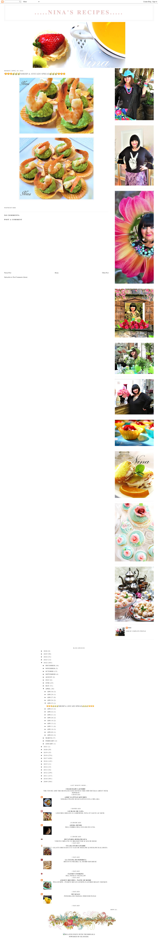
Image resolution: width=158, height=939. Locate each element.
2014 (46, 767)
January (50, 744)
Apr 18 (50, 720)
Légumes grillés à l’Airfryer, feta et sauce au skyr (80, 813)
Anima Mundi (76, 825)
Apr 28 (50, 694)
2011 (46, 776)
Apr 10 (50, 729)
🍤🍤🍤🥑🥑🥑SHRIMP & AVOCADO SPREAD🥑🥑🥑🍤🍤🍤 (70, 706)
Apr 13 (50, 723)
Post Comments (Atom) (20, 277)
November (51, 668)
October (50, 671)
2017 (46, 758)
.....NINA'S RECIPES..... (79, 12)
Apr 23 (50, 709)
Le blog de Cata (76, 811)
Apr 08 (50, 732)
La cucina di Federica (75, 860)
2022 (46, 663)
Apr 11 (50, 726)
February (50, 741)
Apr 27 (50, 697)
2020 (46, 749)
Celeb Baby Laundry (75, 789)
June (48, 683)
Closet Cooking (76, 874)
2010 (46, 779)
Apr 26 (50, 700)
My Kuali (75, 894)
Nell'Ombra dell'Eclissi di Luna (80, 827)
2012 (46, 773)
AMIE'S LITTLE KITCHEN (76, 797)
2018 (46, 755)
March (49, 738)
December (51, 665)
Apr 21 (50, 715)
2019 (46, 752)
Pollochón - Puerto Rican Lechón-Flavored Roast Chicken (80, 882)
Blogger (84, 937)
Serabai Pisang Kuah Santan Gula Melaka (80, 799)
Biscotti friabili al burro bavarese (80, 862)
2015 (46, 764)
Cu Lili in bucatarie (76, 846)
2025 (46, 654)
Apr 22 (50, 712)
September (51, 674)
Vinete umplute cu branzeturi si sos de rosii (76, 841)
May (48, 686)
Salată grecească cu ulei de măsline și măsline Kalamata (80, 847)
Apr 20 (50, 718)
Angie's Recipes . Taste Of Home (75, 880)
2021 (46, 747)
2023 (46, 660)
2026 (46, 651)
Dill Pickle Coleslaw (76, 876)
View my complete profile (136, 631)
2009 (46, 781)
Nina (129, 627)
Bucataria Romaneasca (75, 839)
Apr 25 (50, 703)
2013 (46, 770)
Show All (113, 909)
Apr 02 (50, 735)
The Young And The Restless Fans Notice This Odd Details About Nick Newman (75, 792)
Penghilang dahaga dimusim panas (80, 896)
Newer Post (7, 273)
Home (57, 273)
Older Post (105, 273)
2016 (46, 761)
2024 (46, 657)
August (49, 677)
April (48, 689)
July (48, 680)
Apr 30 (50, 692)
